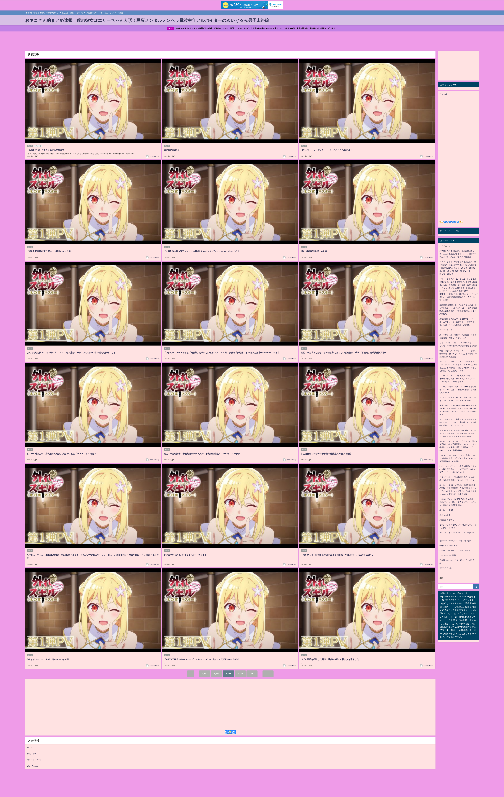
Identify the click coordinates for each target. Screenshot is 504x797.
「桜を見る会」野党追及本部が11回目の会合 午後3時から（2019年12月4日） (338, 555)
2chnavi (443, 94)
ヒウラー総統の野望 (447, 555)
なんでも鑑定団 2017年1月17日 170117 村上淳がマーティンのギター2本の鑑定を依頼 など (71, 352)
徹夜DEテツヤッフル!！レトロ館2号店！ (456, 541)
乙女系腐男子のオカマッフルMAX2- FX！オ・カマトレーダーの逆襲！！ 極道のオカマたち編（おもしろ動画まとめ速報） (457, 322)
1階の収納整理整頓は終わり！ (315, 251)
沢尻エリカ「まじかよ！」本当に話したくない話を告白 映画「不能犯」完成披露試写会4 (343, 352)
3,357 (252, 674)
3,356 (240, 674)
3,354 (216, 674)
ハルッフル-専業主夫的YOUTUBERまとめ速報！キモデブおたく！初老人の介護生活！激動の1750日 (457, 390)
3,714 (268, 674)
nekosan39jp (154, 156)
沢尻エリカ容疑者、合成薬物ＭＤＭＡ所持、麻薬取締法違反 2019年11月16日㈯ (202, 454)
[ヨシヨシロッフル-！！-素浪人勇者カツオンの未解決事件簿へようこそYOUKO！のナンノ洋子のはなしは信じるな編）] (458, 469)
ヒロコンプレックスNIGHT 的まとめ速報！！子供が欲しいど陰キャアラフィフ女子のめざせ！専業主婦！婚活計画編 (458, 502)
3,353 (204, 674)
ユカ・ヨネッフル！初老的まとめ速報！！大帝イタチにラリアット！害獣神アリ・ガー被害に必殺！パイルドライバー (457, 422)
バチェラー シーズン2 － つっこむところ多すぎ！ (326, 150)
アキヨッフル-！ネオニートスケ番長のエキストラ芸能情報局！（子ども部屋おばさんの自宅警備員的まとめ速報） (458, 458)
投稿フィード (32, 754)
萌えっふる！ (444, 515)
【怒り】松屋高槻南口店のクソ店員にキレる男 (49, 251)
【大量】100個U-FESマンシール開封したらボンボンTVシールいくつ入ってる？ (201, 251)
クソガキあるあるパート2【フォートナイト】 (185, 555)
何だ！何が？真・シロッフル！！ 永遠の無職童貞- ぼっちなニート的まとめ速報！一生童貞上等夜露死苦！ (458, 354)
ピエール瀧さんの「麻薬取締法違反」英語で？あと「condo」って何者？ (61, 454)
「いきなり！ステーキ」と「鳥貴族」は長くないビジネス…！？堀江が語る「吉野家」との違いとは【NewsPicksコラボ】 (222, 352)
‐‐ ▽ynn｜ (38, 145)
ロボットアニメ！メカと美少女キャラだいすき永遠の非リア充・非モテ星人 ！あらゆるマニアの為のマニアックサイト (458, 379)
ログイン (30, 747)
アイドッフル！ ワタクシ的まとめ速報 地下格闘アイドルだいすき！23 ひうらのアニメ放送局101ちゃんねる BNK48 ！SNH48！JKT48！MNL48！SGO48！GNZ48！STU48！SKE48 (458, 268)
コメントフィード (34, 760)
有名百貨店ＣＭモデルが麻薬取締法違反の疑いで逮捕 (326, 454)
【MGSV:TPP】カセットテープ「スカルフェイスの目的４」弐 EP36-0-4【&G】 (202, 659)
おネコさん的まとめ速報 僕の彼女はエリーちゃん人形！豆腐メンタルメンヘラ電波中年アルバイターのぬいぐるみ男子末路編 (457, 254)
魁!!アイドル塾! (445, 568)
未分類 (30, 145)
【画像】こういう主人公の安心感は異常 (45, 150)
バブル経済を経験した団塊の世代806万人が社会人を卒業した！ (331, 659)
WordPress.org (33, 766)
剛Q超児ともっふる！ (448, 545)
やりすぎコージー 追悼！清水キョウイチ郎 (48, 659)
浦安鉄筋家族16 (171, 150)
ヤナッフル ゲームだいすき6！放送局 (454, 550)
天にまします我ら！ (447, 520)
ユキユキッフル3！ (447, 510)
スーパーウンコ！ (446, 330)
